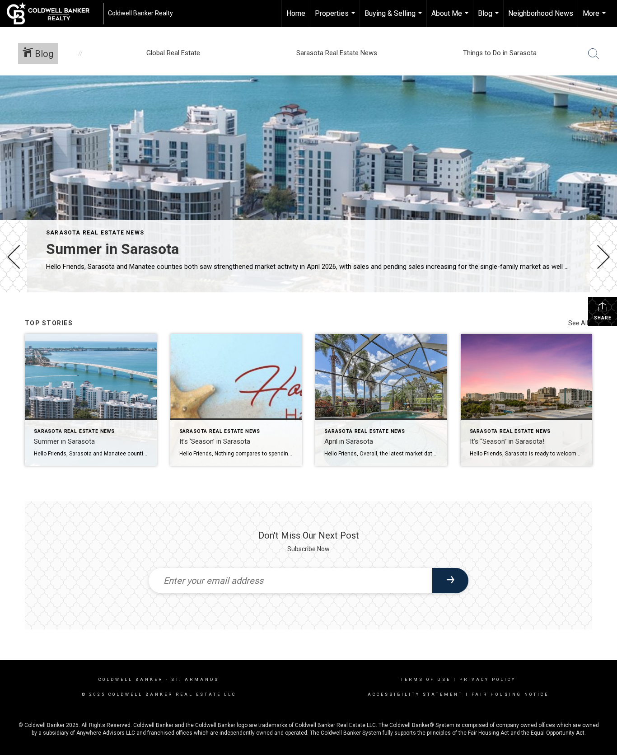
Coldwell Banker (130, 679)
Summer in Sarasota (112, 249)
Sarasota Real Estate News (95, 233)
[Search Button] (593, 54)
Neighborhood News (540, 13)
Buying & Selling (394, 18)
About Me (451, 18)
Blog (489, 18)
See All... (580, 323)
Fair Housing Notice (510, 694)
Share (603, 317)
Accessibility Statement (415, 694)
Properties (336, 18)
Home (295, 13)
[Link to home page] (52, 13)
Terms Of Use (426, 679)
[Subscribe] (450, 580)
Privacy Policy (487, 679)
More (595, 18)
